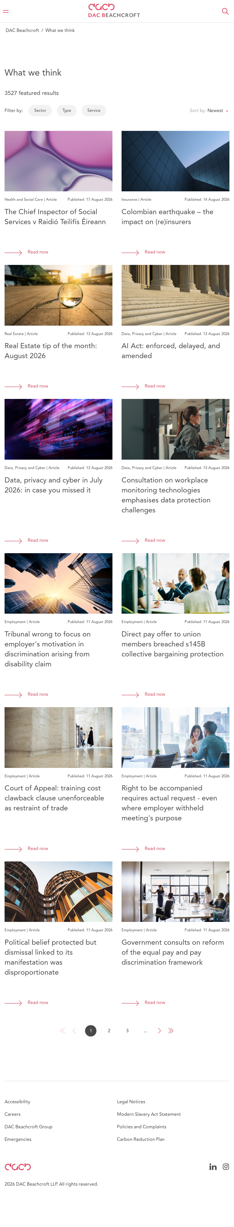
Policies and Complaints (141, 1126)
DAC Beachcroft (22, 30)
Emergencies (18, 1139)
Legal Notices (131, 1101)
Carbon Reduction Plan (141, 1139)
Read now (38, 252)
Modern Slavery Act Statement (149, 1114)
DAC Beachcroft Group (29, 1126)
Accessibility (17, 1101)
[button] (225, 11)
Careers (13, 1114)
